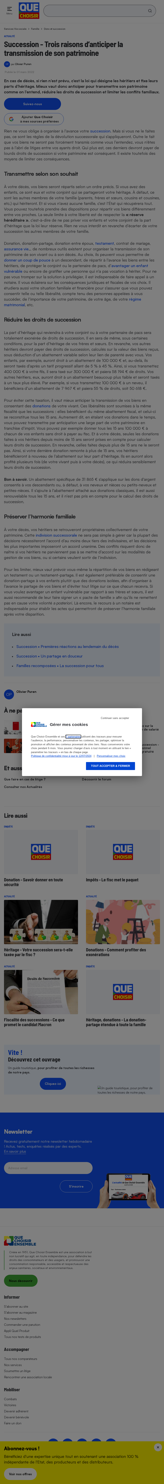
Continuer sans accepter (115, 718)
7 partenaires (73, 736)
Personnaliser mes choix (111, 755)
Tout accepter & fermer (110, 765)
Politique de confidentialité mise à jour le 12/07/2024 (61, 755)
